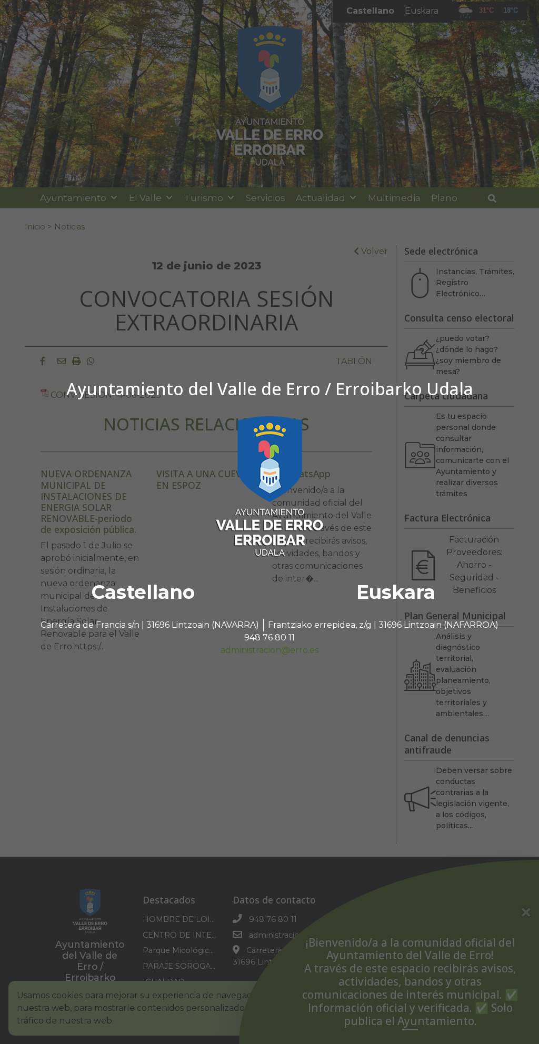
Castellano (143, 592)
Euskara (395, 592)
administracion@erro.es (269, 650)
